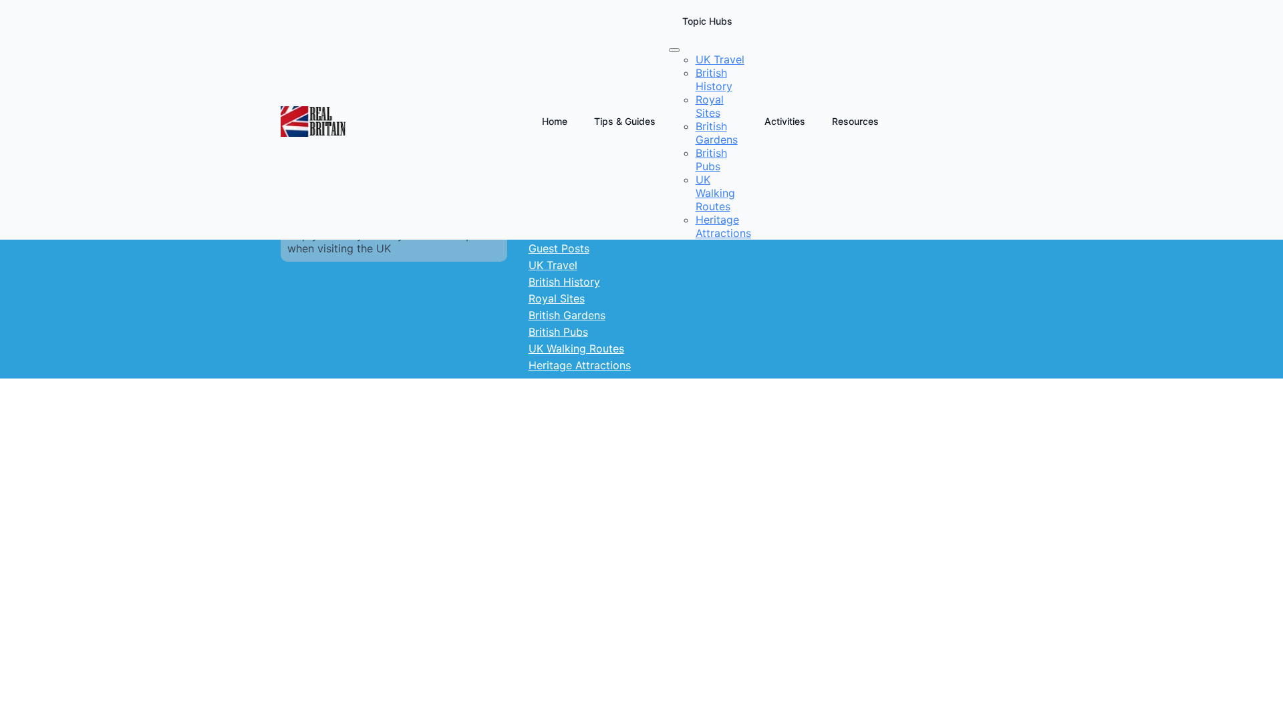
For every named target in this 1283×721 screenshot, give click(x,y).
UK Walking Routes (576, 348)
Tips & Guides (625, 121)
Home (554, 121)
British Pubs (558, 331)
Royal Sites (557, 298)
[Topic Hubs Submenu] (674, 50)
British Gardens (567, 315)
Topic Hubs (707, 21)
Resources (855, 121)
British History (564, 281)
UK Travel (553, 265)
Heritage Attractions (580, 365)
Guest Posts (559, 248)
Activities (784, 121)
